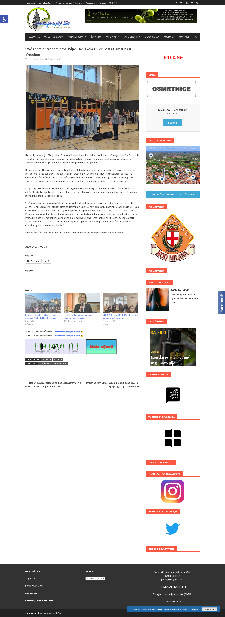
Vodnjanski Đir (54, 59)
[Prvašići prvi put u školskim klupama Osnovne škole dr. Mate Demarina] (43, 303)
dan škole (44, 363)
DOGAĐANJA (152, 36)
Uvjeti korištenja (45, 3)
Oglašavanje (90, 3)
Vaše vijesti (131, 36)
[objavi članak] (71, 346)
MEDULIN (47, 359)
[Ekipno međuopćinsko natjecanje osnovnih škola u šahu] (82, 303)
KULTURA (169, 36)
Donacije (102, 3)
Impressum (31, 3)
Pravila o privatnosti (64, 3)
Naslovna (34, 36)
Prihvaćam (209, 609)
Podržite (78, 3)
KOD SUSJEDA (75, 36)
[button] (4, 19)
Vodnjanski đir (32, 613)
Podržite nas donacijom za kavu (67, 331)
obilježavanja (59, 363)
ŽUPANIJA (96, 36)
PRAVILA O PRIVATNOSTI (172, 586)
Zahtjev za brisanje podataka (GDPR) (172, 594)
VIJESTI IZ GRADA (53, 36)
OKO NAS (111, 36)
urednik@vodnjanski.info (39, 600)
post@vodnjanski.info (172, 579)
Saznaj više (193, 609)
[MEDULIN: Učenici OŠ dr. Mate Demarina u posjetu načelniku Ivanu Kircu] (120, 303)
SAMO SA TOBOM (180, 289)
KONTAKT (113, 3)
